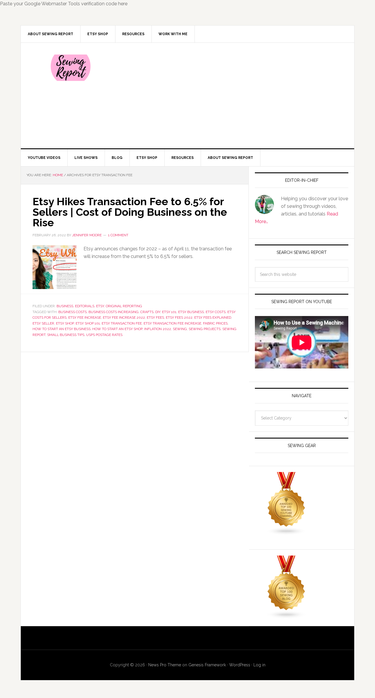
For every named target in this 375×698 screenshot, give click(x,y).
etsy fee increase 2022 (124, 317)
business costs (72, 312)
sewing (180, 329)
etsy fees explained (212, 317)
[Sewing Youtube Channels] (286, 532)
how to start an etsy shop (117, 329)
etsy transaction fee (122, 323)
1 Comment (118, 235)
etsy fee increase (84, 317)
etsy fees (155, 317)
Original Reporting (124, 306)
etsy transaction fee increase (172, 323)
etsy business (191, 312)
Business (65, 306)
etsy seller (43, 323)
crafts (147, 312)
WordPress (239, 665)
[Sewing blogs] (286, 616)
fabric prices (215, 323)
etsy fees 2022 (179, 317)
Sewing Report (71, 68)
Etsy (100, 306)
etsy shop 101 (88, 323)
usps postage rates (104, 335)
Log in (259, 665)
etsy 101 (169, 312)
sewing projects (205, 329)
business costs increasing (113, 312)
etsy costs (216, 312)
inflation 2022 (157, 329)
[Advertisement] (231, 96)
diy (157, 312)
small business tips (65, 335)
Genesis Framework (207, 665)
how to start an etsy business (62, 329)
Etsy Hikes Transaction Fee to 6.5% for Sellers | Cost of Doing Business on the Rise (130, 212)
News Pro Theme (164, 665)
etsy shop (65, 323)
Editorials (84, 306)
